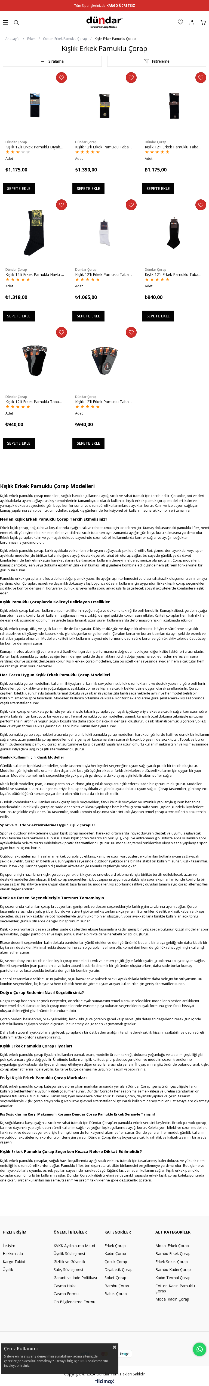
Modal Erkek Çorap (172, 1245)
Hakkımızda (13, 1253)
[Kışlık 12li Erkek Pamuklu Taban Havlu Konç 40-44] (104, 233)
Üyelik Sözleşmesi (69, 1253)
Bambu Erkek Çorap (172, 1253)
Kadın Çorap (115, 1253)
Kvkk (84, 1361)
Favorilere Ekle (61, 77)
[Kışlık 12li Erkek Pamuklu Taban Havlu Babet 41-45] (104, 360)
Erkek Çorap (115, 1245)
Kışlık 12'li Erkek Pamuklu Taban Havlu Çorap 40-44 (174, 146)
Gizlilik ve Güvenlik (69, 1261)
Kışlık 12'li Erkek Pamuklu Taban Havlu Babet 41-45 (104, 401)
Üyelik (8, 1269)
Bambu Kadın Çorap (173, 1269)
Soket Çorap (115, 1277)
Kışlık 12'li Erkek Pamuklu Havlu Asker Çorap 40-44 (34, 274)
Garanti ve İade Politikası (75, 1277)
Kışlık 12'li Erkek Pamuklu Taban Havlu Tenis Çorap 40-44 (104, 146)
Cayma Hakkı (65, 1285)
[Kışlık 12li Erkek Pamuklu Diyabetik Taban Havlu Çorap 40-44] (35, 106)
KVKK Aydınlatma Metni (74, 1245)
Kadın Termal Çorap (172, 1277)
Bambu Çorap (116, 1285)
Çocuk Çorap (115, 1261)
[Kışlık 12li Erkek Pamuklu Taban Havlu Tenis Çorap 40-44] (104, 106)
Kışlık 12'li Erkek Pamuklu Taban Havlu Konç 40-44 (104, 274)
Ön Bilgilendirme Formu (74, 1301)
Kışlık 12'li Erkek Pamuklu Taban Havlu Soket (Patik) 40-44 (174, 274)
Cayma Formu (66, 1293)
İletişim (9, 1245)
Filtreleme (161, 61)
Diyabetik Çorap (118, 1269)
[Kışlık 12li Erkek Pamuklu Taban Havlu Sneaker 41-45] (35, 360)
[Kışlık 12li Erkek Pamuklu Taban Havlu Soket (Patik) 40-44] (174, 233)
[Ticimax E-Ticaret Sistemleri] (104, 1382)
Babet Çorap (115, 1293)
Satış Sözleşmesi (68, 1269)
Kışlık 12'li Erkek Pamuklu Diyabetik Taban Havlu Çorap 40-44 (34, 146)
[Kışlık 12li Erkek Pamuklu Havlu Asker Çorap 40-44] (35, 233)
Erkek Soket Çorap (171, 1261)
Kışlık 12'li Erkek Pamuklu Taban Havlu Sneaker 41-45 (34, 401)
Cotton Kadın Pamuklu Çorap (175, 1288)
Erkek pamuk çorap (189, 1122)
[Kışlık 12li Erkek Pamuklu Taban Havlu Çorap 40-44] (174, 106)
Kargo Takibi (14, 1261)
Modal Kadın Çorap (172, 1299)
